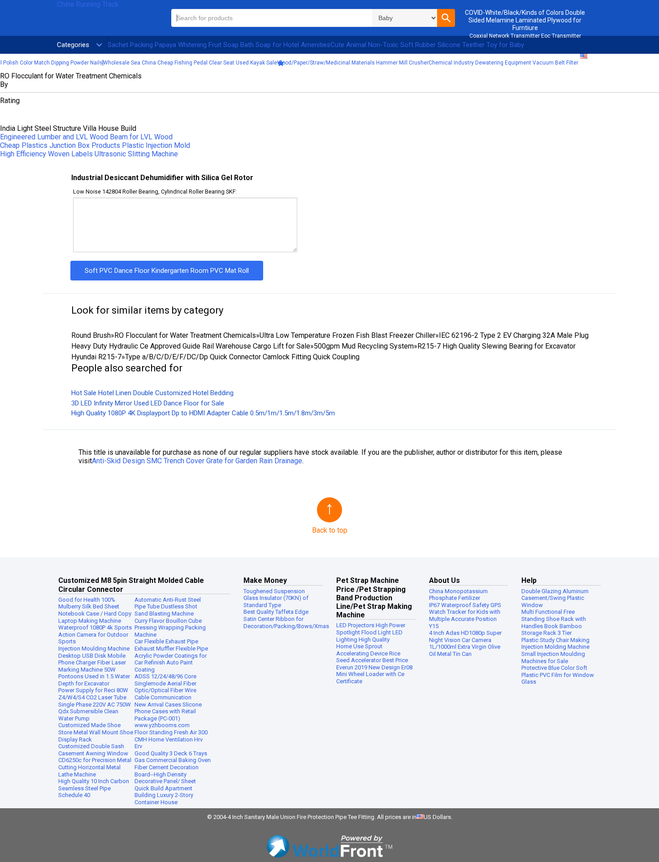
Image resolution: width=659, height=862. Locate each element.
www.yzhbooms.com (162, 725)
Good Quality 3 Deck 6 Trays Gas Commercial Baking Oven (172, 757)
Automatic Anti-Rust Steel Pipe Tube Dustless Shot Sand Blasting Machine (167, 606)
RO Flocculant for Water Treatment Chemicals (185, 335)
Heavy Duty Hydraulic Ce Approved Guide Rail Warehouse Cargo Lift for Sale (190, 346)
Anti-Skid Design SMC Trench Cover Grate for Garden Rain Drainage (197, 461)
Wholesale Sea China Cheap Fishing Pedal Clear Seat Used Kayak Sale (190, 63)
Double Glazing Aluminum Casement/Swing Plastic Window (555, 598)
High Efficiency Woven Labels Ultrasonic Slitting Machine (89, 154)
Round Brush (91, 335)
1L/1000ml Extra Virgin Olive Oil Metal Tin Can (464, 650)
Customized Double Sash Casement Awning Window (93, 750)
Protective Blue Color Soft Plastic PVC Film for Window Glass (557, 674)
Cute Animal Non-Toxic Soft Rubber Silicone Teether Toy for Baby (427, 45)
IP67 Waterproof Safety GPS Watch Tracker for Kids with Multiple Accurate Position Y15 (465, 615)
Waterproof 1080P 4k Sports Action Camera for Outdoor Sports (95, 634)
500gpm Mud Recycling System (364, 346)
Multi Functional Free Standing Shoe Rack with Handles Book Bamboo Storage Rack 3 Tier (553, 622)
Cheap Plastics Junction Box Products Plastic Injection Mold (95, 145)
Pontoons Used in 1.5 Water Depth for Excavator (94, 680)
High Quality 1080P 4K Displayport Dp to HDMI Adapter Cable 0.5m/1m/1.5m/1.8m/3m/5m (203, 413)
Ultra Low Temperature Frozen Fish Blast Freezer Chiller (347, 335)
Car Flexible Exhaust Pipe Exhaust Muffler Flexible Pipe (171, 645)
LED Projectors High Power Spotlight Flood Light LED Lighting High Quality (370, 632)
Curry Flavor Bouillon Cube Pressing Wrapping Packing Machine (170, 627)
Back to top (329, 530)
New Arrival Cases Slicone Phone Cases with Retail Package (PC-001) (168, 711)
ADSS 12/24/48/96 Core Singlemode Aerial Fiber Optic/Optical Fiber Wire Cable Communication (165, 687)
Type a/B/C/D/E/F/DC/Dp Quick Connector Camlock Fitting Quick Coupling (242, 357)
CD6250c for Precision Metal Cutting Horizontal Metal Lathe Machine (94, 767)
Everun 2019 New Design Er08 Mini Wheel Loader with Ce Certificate (374, 674)
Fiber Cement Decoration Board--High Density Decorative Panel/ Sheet (166, 774)
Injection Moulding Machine (94, 648)
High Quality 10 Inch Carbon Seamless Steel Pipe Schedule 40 (93, 788)
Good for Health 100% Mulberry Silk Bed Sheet (88, 603)
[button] (446, 18)
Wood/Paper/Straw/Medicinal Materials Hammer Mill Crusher (353, 63)
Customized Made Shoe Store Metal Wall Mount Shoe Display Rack (95, 732)
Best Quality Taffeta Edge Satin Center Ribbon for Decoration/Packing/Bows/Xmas (286, 618)
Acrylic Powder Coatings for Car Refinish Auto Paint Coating (170, 662)
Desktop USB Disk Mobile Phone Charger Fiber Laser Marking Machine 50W (92, 662)
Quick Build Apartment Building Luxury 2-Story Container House (163, 795)
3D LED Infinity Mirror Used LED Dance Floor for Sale (147, 403)
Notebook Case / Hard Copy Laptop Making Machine (94, 617)
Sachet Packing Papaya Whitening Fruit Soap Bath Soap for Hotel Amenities (219, 45)
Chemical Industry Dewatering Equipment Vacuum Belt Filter (503, 63)
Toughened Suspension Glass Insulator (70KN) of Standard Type (275, 598)
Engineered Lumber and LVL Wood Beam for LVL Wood (86, 137)
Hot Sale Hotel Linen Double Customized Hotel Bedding (152, 393)
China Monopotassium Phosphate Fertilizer (458, 595)
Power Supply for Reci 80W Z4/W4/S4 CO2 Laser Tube (93, 694)
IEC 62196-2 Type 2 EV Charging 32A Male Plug (514, 335)
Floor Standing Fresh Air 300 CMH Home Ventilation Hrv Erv (171, 739)
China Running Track (88, 4)
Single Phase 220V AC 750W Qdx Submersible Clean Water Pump (94, 711)
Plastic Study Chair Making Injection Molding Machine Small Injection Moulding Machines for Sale (555, 650)
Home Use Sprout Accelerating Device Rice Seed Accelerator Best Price (372, 653)
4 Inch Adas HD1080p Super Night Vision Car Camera (465, 636)
